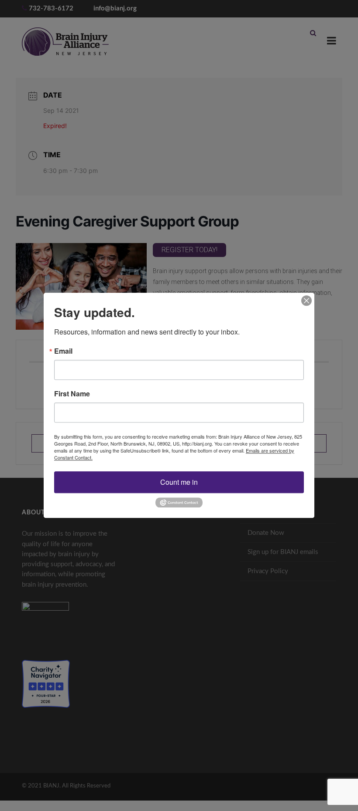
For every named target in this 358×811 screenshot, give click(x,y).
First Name (72, 393)
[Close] (306, 300)
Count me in (179, 482)
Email (63, 351)
